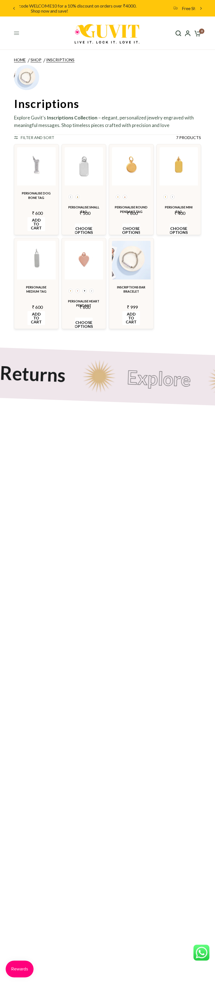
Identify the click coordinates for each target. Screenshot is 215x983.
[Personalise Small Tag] (84, 166)
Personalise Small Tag (83, 209)
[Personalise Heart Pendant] (84, 260)
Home (20, 59)
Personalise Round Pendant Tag (131, 209)
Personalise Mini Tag (179, 209)
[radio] (70, 197)
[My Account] (187, 33)
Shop (36, 59)
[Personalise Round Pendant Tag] (131, 166)
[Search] (178, 33)
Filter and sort (37, 137)
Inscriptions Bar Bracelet (131, 289)
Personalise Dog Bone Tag (36, 195)
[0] (196, 33)
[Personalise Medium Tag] (36, 260)
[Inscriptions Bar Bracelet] (131, 260)
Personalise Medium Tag (36, 289)
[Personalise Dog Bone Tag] (36, 166)
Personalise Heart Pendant (83, 303)
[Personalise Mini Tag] (179, 166)
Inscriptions (60, 59)
